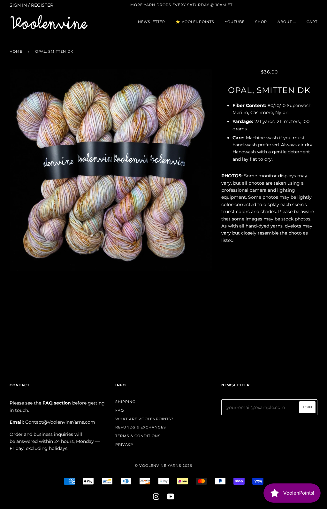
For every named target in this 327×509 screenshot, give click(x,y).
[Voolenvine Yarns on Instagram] (156, 498)
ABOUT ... (287, 21)
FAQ (119, 410)
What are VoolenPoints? (144, 419)
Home (16, 51)
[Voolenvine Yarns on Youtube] (170, 498)
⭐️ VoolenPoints (195, 21)
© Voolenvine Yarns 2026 (163, 465)
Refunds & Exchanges (140, 427)
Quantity (269, 253)
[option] (111, 170)
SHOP (261, 21)
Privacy (124, 444)
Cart (312, 21)
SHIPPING (125, 401)
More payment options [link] (269, 321)
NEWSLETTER (151, 21)
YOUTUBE (235, 21)
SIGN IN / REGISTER (31, 5)
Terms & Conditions (138, 436)
